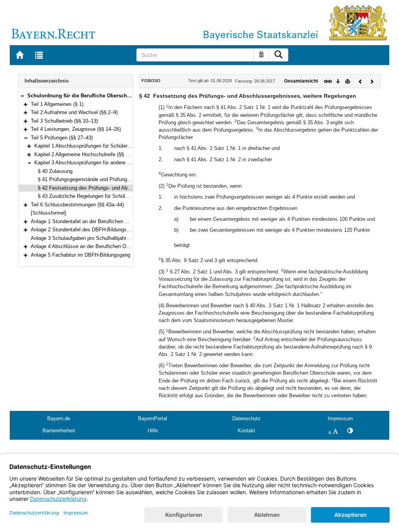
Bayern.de (58, 418)
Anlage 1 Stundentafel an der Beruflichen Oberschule (90, 221)
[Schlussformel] (48, 213)
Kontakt (246, 430)
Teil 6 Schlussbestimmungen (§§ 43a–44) (77, 205)
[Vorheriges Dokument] (360, 80)
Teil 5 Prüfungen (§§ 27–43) (62, 138)
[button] (22, 96)
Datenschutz (246, 418)
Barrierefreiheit (58, 430)
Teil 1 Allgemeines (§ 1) (57, 104)
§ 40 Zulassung (55, 171)
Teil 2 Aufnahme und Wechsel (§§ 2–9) (74, 112)
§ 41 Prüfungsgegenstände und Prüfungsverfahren (94, 179)
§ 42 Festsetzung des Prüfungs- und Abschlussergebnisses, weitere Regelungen (128, 188)
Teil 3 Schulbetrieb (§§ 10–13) (64, 121)
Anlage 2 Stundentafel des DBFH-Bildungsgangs (85, 230)
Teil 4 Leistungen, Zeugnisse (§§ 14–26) (76, 129)
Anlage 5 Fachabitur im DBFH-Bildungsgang (80, 255)
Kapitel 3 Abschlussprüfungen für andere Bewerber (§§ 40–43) (103, 163)
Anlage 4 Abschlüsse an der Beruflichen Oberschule (89, 246)
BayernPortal (152, 418)
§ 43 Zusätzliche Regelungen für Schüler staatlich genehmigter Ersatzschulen (125, 196)
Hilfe (153, 430)
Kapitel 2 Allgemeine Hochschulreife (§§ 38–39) (87, 154)
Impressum (340, 418)
